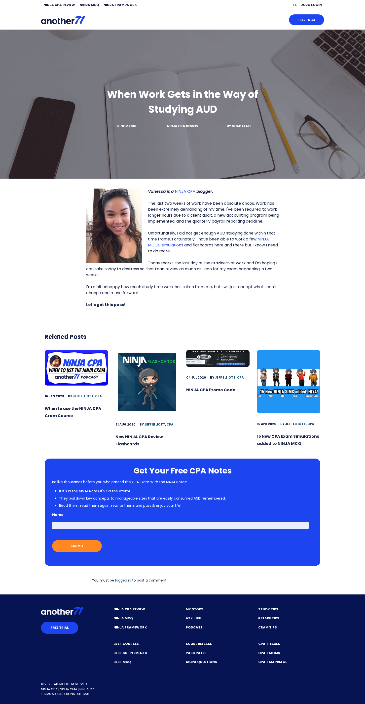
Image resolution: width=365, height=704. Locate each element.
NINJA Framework (120, 4)
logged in (123, 580)
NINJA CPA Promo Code (210, 390)
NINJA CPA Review (59, 4)
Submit (77, 546)
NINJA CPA (185, 191)
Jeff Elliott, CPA (87, 396)
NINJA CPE (87, 689)
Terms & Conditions (58, 694)
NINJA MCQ (89, 4)
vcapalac (241, 126)
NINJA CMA (68, 689)
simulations (172, 245)
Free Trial (306, 19)
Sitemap (83, 694)
